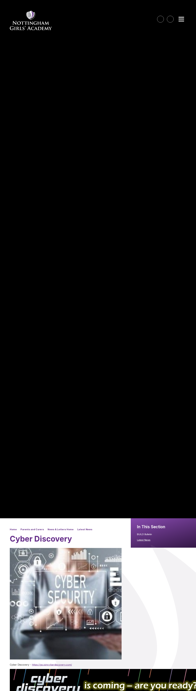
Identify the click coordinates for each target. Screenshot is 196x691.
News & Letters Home (61, 529)
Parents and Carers (32, 529)
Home (13, 529)
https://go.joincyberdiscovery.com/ (52, 664)
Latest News (84, 529)
